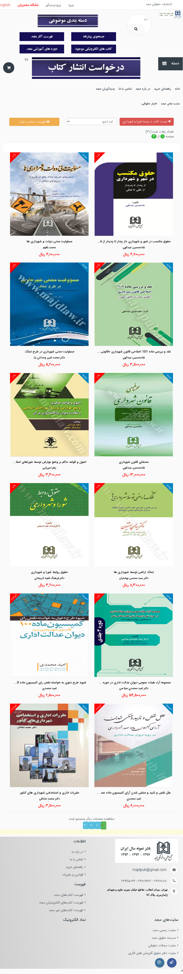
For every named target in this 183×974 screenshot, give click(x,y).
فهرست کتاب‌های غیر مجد (66, 910)
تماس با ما (76, 859)
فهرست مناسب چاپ (32, 122)
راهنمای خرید (74, 867)
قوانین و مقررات (72, 875)
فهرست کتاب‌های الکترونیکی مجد (61, 903)
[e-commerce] (170, 14)
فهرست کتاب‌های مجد (68, 895)
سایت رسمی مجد (164, 930)
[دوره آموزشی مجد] (42, 49)
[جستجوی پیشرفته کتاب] (93, 36)
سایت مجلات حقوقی (162, 945)
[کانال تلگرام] (172, 963)
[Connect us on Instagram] (159, 963)
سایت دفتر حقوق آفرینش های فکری (152, 953)
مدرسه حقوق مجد (164, 938)
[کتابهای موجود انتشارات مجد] (42, 36)
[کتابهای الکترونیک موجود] (93, 49)
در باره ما (77, 852)
